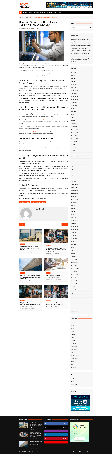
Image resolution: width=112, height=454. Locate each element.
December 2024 (74, 129)
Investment (36, 12)
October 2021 (74, 232)
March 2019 (73, 299)
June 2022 (73, 208)
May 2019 (73, 293)
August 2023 (74, 166)
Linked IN (86, 451)
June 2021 (73, 244)
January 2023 (74, 187)
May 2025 (73, 114)
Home (72, 381)
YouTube (91, 451)
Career (72, 325)
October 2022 (74, 196)
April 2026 (73, 84)
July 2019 (73, 286)
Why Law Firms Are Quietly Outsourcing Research (80, 54)
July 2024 (73, 144)
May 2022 (73, 211)
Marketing (42, 12)
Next (64, 224)
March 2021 (73, 253)
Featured (73, 331)
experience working (25, 202)
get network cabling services (39, 131)
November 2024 (74, 132)
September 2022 (75, 199)
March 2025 (73, 120)
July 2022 (73, 205)
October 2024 (74, 135)
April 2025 (73, 117)
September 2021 (75, 235)
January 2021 (74, 259)
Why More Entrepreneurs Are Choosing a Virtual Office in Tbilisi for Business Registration (30, 304)
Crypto (72, 328)
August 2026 (74, 72)
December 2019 (74, 274)
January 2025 (74, 126)
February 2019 (74, 302)
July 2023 (73, 169)
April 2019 (73, 296)
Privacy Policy (74, 384)
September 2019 (75, 280)
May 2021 (73, 247)
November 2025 (74, 99)
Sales (72, 361)
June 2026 (73, 78)
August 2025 (74, 105)
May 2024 (73, 150)
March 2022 (73, 217)
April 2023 (73, 178)
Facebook (75, 451)
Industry (73, 337)
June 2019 (73, 289)
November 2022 (74, 193)
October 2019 (74, 277)
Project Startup (57, 12)
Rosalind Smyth (50, 279)
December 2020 (74, 262)
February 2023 (74, 184)
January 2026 (74, 93)
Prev (23, 224)
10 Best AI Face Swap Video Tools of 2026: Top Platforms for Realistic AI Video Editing (56, 249)
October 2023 (74, 160)
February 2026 (74, 90)
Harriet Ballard (23, 28)
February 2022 (74, 220)
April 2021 (73, 250)
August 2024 (74, 141)
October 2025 (74, 102)
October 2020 (74, 265)
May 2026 (73, 81)
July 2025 (73, 108)
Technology (73, 367)
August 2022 (74, 202)
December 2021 (74, 226)
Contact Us (73, 378)
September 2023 (75, 163)
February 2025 (74, 123)
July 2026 (73, 75)
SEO (72, 364)
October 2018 (74, 311)
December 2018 (74, 308)
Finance (30, 12)
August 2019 (74, 283)
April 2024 (73, 154)
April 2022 (73, 214)
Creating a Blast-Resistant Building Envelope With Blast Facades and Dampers (30, 277)
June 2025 (73, 111)
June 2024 (73, 147)
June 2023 (73, 172)
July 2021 (73, 241)
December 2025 (74, 96)
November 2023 (74, 156)
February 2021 (74, 256)
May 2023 (73, 175)
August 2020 (74, 271)
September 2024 (75, 138)
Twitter (80, 451)
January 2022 (74, 223)
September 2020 (75, 268)
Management (49, 12)
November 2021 (74, 229)
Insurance (73, 340)
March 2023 (73, 181)
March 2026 (73, 87)
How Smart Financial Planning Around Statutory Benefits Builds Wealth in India (29, 248)
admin (48, 306)
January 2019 (74, 305)
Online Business (74, 355)
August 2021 (74, 238)
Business (25, 12)
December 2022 (74, 190)
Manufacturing (74, 349)
